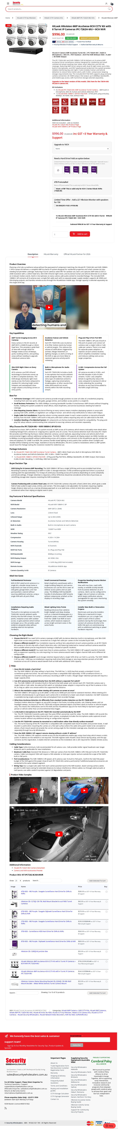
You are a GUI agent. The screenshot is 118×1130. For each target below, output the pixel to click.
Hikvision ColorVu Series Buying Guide (80, 1106)
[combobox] (56, 9)
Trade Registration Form (60, 1066)
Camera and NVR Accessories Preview (28, 870)
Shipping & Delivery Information (58, 1077)
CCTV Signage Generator (60, 1096)
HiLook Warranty (51, 254)
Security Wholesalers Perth (81, 1072)
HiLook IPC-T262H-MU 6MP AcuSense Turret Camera (78, 90)
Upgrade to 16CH (61, 144)
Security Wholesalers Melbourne (79, 1081)
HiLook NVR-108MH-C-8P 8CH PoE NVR (72, 94)
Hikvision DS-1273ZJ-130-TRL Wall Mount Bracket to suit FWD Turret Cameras (46, 902)
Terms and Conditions (59, 1086)
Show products (20, 881)
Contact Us (55, 1099)
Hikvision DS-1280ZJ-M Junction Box (34, 951)
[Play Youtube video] (49, 307)
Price (80, 886)
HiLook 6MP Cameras (98, 1010)
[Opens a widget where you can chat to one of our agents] (109, 1126)
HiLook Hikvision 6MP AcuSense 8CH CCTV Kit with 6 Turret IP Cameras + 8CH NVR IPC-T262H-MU (48, 962)
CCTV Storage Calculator (60, 1093)
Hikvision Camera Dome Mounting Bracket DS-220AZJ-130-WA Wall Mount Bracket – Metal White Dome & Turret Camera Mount (46, 982)
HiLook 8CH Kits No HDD (42, 1012)
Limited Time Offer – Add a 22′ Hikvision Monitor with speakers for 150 (81, 201)
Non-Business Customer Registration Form (60, 1069)
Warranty (54, 1073)
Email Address (76, 1035)
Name (23, 886)
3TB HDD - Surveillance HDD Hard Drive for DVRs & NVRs (42, 931)
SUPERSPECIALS (81, 1015)
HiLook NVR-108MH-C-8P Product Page (66, 126)
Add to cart (82, 234)
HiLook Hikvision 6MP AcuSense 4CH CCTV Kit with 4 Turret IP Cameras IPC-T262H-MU (47, 972)
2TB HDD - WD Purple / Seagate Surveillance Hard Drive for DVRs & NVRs (46, 922)
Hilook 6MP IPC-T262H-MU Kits (83, 18)
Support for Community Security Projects (80, 1111)
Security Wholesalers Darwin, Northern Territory (81, 1096)
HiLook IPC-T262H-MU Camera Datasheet (29, 868)
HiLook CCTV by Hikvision (26, 18)
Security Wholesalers (14, 1123)
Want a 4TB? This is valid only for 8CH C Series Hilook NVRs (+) (78, 190)
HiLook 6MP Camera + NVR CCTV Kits (75, 1010)
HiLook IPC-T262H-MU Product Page (65, 125)
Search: (35, 881)
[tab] (33, 255)
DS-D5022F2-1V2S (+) (67, 205)
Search (109, 9)
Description (33, 254)
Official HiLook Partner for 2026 (77, 254)
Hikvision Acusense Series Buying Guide (81, 1101)
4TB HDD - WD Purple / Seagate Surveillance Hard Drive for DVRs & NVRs (46, 892)
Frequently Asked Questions (57, 1082)
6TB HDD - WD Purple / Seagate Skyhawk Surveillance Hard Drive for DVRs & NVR (46, 912)
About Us (54, 1063)
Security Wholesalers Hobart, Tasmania (79, 1091)
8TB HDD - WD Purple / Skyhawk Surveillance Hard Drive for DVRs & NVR (48, 941)
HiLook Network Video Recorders (52, 1015)
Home (7, 18)
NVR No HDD (70, 1015)
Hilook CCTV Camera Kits (53, 18)
